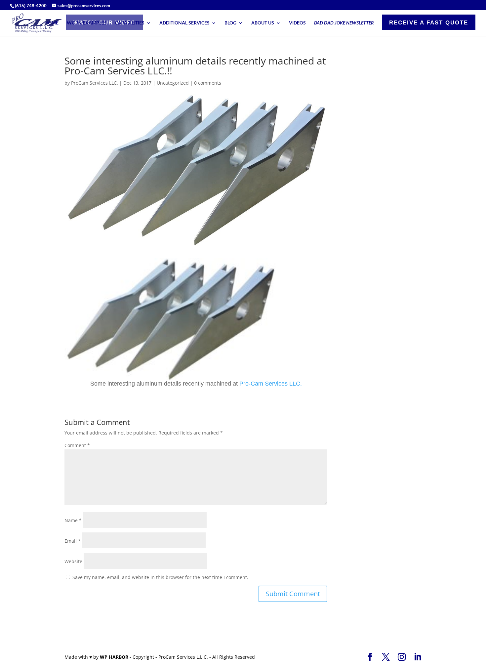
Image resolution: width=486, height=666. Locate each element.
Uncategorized (173, 83)
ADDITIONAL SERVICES (184, 23)
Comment (77, 445)
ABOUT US (262, 23)
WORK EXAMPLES (87, 23)
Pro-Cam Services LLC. (270, 383)
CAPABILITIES (129, 23)
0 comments (207, 83)
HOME (51, 23)
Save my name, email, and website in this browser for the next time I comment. (160, 577)
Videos (297, 23)
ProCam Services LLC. (94, 83)
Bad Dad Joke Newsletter (344, 23)
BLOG (230, 23)
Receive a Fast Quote (428, 23)
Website (73, 561)
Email (72, 541)
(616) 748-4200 (31, 5)
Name (73, 520)
